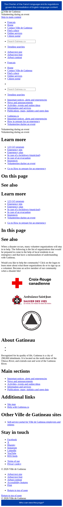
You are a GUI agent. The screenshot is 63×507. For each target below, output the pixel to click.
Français (11, 22)
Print (9, 485)
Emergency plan (15, 152)
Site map (11, 404)
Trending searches (16, 46)
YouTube (11, 453)
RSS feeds (12, 456)
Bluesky (11, 445)
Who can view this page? (31, 502)
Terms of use (13, 461)
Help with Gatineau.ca (18, 407)
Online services (14, 33)
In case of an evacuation (19, 158)
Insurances (12, 160)
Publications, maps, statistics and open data (28, 110)
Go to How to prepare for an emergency (26, 168)
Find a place (13, 30)
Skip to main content (11, 17)
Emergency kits (14, 149)
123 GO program (15, 147)
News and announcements (20, 102)
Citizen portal (13, 36)
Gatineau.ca (13, 116)
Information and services (19, 108)
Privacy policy (14, 464)
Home (10, 25)
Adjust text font (14, 54)
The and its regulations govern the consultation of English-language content (31, 6)
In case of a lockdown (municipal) (23, 155)
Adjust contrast (14, 57)
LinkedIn (11, 450)
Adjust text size (14, 52)
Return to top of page (17, 490)
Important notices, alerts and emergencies (27, 100)
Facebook (12, 439)
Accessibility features (17, 482)
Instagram (12, 447)
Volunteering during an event (21, 124)
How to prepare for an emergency (23, 121)
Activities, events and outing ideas (23, 105)
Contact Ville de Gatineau (19, 27)
